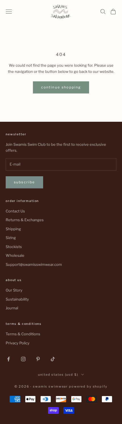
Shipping (13, 229)
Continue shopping (61, 87)
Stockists (14, 246)
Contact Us (15, 211)
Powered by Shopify (88, 386)
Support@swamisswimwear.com (34, 264)
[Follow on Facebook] (8, 359)
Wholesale (15, 255)
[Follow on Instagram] (23, 359)
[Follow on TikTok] (53, 359)
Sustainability (17, 299)
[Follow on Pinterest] (38, 359)
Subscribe (24, 182)
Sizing (11, 237)
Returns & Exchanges (25, 220)
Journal (12, 308)
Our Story (14, 290)
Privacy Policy (18, 343)
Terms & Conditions (23, 334)
